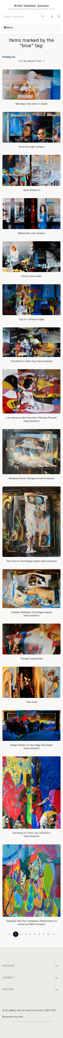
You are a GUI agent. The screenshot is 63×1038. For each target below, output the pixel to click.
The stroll (31, 702)
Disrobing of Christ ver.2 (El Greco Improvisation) (31, 834)
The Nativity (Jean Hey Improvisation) (31, 361)
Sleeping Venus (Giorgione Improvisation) (32, 478)
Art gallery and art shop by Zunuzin (24, 1010)
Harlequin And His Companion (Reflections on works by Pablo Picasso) (31, 922)
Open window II (31, 190)
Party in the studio (31, 276)
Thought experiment (31, 658)
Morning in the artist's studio (31, 103)
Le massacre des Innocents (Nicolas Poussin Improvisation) (31, 419)
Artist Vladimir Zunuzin (31, 5)
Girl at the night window (31, 146)
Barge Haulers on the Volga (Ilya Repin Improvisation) (31, 746)
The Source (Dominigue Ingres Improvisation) (31, 561)
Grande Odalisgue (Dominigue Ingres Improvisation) (31, 614)
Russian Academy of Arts (43, 9)
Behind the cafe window (31, 233)
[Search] (42, 16)
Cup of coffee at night (31, 319)
